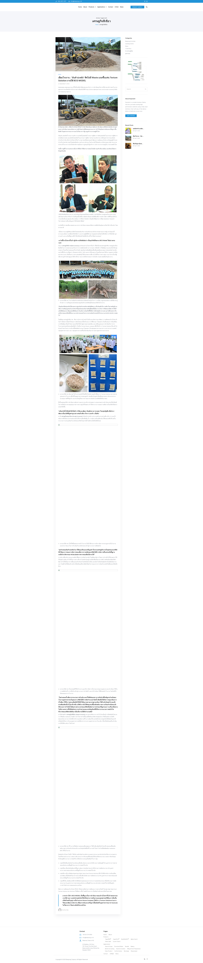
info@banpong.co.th (76, 1)
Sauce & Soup (108, 947)
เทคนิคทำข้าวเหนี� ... (138, 128)
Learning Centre (129, 43)
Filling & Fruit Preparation (134, 949)
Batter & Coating (109, 949)
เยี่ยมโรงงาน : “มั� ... (138, 136)
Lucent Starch (116, 942)
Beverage (126, 951)
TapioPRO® (108, 939)
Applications (101, 7)
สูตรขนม (127, 53)
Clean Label (108, 942)
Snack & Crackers (120, 949)
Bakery (132, 947)
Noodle (127, 947)
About (85, 7)
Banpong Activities (130, 41)
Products (91, 7)
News (121, 7)
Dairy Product (108, 951)
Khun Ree (66, 910)
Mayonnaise (134, 951)
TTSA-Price (128, 48)
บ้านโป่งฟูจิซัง (129, 51)
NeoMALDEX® (125, 939)
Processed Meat (118, 947)
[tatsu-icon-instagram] (146, 1)
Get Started (131, 115)
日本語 (116, 7)
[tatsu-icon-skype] (145, 959)
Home (80, 7)
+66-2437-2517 (62, 1)
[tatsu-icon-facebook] (144, 1)
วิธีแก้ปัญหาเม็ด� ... (138, 143)
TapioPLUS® (116, 939)
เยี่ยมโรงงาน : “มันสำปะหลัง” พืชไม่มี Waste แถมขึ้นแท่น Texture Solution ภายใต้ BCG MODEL (87, 79)
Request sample (137, 7)
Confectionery (118, 951)
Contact (110, 7)
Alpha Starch (134, 939)
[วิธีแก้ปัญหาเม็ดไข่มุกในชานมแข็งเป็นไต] (128, 146)
